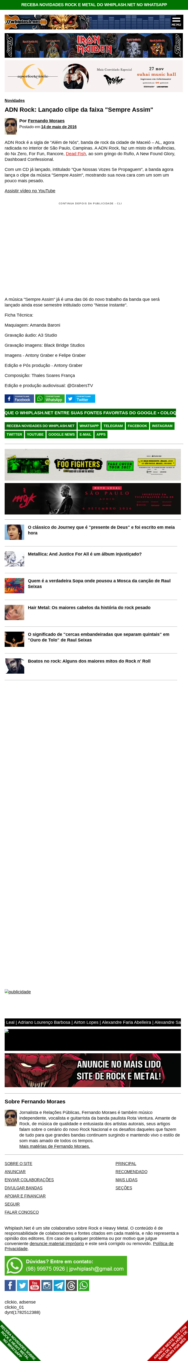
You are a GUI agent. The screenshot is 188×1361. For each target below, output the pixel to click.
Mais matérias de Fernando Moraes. (54, 1146)
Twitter (14, 434)
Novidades (15, 100)
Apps (101, 434)
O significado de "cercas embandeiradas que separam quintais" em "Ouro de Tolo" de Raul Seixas (98, 637)
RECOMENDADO (131, 1171)
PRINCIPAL (126, 1163)
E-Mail (86, 434)
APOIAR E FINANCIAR (25, 1196)
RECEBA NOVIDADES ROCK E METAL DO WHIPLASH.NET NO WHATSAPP (94, 4)
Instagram (162, 426)
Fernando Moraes (46, 120)
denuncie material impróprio (57, 1243)
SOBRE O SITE (18, 1163)
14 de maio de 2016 (59, 127)
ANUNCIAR (15, 1171)
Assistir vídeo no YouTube (30, 190)
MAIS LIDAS (127, 1180)
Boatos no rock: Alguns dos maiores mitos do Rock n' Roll (89, 661)
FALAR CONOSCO (22, 1212)
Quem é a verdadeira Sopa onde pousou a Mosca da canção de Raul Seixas (99, 583)
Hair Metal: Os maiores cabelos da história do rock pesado (89, 607)
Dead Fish (76, 153)
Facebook (137, 426)
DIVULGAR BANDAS (24, 1188)
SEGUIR (12, 1204)
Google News (61, 434)
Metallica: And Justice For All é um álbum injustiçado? (85, 554)
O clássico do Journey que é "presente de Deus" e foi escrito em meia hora (101, 530)
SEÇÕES (124, 1188)
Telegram (113, 426)
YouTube (35, 434)
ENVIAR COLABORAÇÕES (29, 1180)
